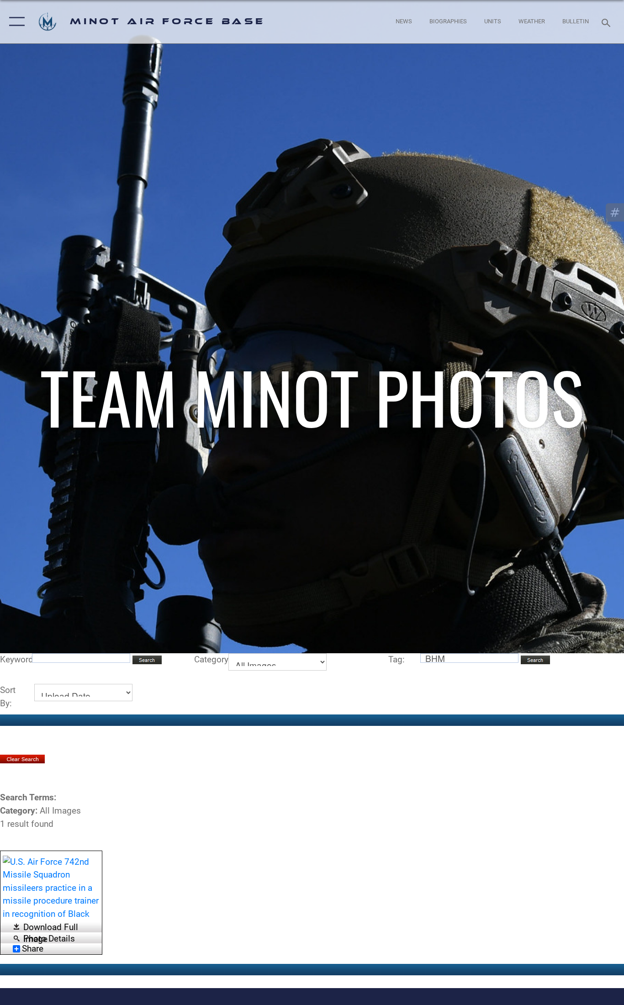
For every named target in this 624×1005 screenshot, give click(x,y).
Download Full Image (50, 927)
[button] (15, 21)
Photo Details (49, 937)
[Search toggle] (607, 22)
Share (32, 948)
